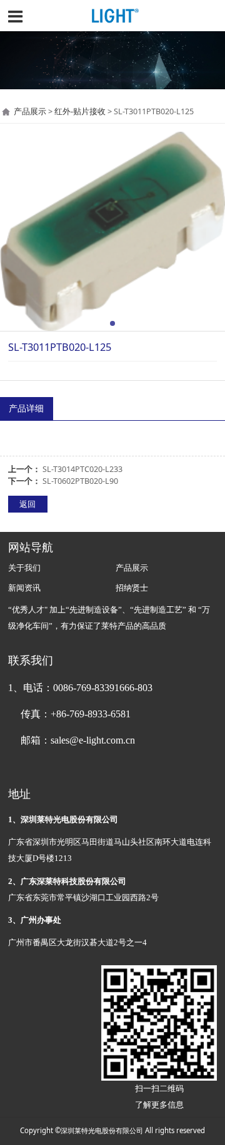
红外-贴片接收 (80, 111)
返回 (27, 504)
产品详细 (26, 408)
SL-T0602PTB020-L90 (80, 481)
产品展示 (30, 111)
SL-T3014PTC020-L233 (82, 469)
